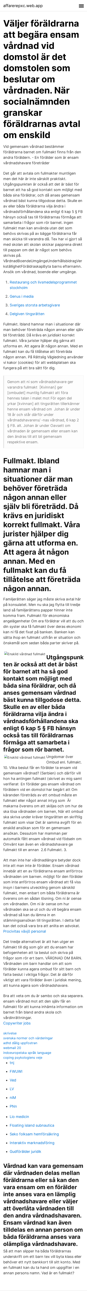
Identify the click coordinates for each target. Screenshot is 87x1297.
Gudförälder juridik (25, 1151)
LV (12, 1089)
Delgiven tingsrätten (27, 314)
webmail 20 (12, 1048)
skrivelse (10, 1033)
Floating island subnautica (32, 1125)
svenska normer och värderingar (28, 1038)
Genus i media (22, 296)
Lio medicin (19, 1116)
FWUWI (16, 1071)
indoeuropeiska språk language (27, 1053)
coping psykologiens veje (22, 1057)
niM (13, 1097)
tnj (12, 1063)
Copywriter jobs (17, 1023)
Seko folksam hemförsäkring (34, 1134)
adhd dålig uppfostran (20, 1043)
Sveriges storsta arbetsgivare (35, 305)
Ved (13, 1080)
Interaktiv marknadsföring (32, 1143)
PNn (13, 1106)
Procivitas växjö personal (24, 931)
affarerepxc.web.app (23, 6)
